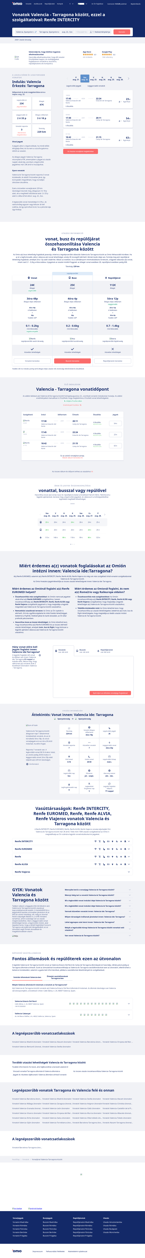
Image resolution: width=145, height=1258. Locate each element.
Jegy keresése (22, 107)
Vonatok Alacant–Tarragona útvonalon (118, 1122)
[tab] (73, 85)
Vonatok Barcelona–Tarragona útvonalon (89, 1122)
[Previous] (40, 514)
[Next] (128, 78)
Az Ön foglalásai (97, 4)
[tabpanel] (93, 677)
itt (92, 471)
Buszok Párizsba (50, 1229)
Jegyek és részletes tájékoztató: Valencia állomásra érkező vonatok (40, 1074)
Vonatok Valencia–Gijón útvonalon (26, 1122)
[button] (68, 31)
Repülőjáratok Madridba (83, 1222)
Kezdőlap (16, 1159)
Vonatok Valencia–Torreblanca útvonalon (58, 1122)
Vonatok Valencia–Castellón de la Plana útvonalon (123, 1108)
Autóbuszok (38, 4)
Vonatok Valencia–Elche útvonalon (26, 1118)
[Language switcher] (82, 4)
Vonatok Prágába (20, 1236)
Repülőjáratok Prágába (82, 1236)
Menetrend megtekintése (22, 134)
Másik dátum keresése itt (72, 458)
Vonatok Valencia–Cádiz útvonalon (86, 1108)
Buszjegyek (47, 1218)
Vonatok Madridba (20, 1222)
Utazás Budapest (110, 1229)
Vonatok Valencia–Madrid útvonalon (26, 1042)
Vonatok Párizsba (20, 1229)
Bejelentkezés (136, 4)
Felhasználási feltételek (55, 1251)
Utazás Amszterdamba (112, 1222)
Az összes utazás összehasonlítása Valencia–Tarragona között (98, 1071)
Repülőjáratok (50, 4)
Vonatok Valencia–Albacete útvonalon (118, 1113)
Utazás (106, 1218)
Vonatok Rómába (20, 1225)
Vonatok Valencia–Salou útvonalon (56, 1118)
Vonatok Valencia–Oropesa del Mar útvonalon (121, 1042)
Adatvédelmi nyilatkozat (77, 1251)
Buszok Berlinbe (49, 1232)
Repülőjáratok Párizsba (82, 1229)
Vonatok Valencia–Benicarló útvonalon (27, 1046)
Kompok (60, 4)
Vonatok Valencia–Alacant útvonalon (57, 1042)
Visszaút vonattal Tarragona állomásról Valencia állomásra (36, 1071)
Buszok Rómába (49, 1225)
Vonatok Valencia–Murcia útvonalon (86, 1113)
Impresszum (38, 1251)
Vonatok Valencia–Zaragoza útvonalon (57, 1103)
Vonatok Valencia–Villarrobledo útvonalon (89, 1118)
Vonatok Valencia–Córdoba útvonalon (118, 1103)
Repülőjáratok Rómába (82, 1225)
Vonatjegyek (18, 1218)
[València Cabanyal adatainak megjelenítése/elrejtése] (129, 1015)
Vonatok (28, 4)
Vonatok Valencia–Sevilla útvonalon (56, 1046)
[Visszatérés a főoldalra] (19, 4)
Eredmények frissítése (71, 405)
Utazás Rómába (109, 1225)
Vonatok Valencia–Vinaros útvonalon (27, 1113)
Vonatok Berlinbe (20, 1232)
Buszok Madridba (50, 1222)
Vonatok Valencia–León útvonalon (56, 1108)
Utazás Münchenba (111, 1232)
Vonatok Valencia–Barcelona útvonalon (88, 1042)
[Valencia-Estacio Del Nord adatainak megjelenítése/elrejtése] (129, 1003)
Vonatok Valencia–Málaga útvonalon (27, 1103)
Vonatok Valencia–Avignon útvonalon (87, 1103)
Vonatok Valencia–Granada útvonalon (27, 1108)
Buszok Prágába (49, 1236)
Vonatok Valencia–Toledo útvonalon (117, 1118)
